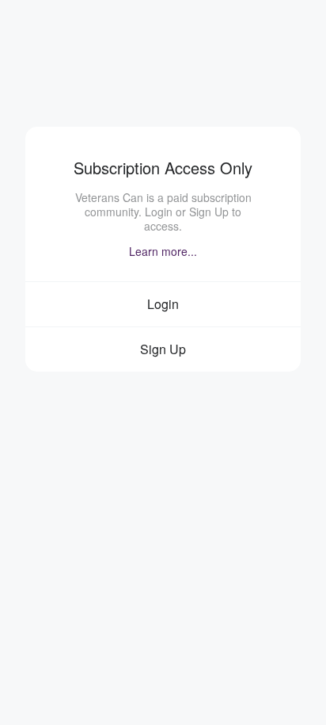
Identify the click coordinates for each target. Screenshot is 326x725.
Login (163, 304)
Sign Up (163, 349)
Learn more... (163, 251)
